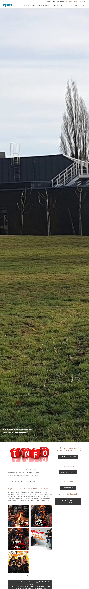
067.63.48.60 (83, 1)
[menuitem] (27, 6)
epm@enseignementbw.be (72, 1)
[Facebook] (3, 1)
